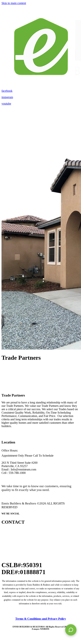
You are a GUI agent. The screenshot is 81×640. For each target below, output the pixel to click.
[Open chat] (70, 629)
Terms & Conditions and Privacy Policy (40, 618)
